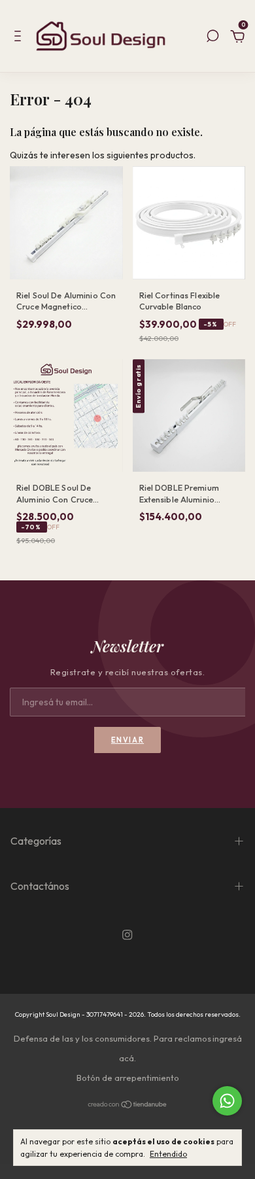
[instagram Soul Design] (127, 935)
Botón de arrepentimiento (127, 1077)
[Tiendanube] (128, 1105)
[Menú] (20, 38)
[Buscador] (212, 38)
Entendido (168, 1154)
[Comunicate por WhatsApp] (227, 1101)
